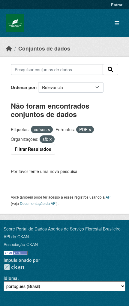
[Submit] (110, 69)
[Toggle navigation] (117, 23)
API (108, 196)
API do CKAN (16, 236)
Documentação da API (38, 203)
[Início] (9, 48)
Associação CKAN (21, 244)
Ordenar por (23, 87)
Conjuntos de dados (44, 48)
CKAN (14, 267)
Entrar (116, 5)
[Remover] (49, 129)
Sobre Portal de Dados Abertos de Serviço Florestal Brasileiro (62, 229)
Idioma (10, 278)
